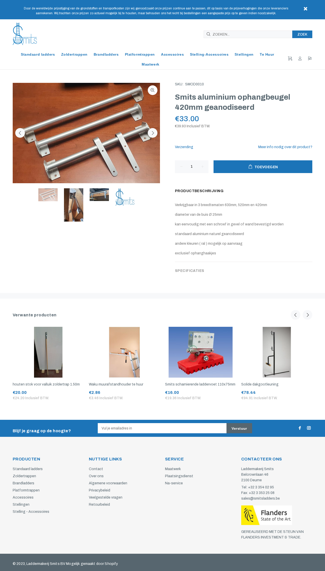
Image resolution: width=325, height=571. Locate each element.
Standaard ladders (28, 469)
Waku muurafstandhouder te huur (116, 384)
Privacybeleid (99, 490)
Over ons (96, 476)
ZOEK (302, 34)
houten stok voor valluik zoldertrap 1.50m (46, 384)
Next (152, 133)
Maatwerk (173, 469)
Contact (96, 469)
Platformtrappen (26, 490)
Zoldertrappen (24, 476)
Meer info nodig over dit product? (285, 147)
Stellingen (21, 504)
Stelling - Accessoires (31, 512)
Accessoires (23, 497)
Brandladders (23, 483)
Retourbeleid (99, 504)
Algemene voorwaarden (108, 483)
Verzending (184, 147)
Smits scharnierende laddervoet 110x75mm (200, 384)
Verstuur (239, 428)
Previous (20, 133)
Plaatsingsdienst (179, 476)
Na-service (174, 483)
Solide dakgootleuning (260, 384)
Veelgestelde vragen (105, 497)
